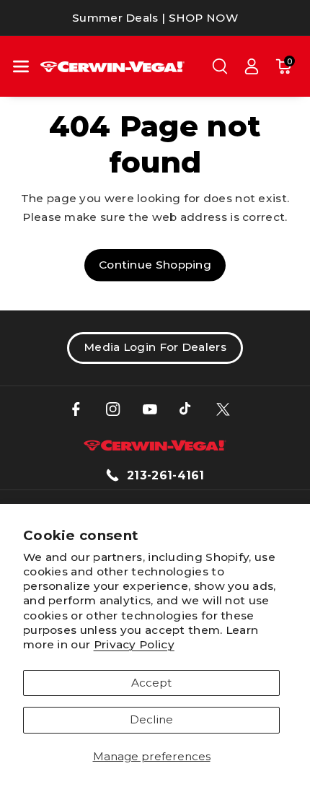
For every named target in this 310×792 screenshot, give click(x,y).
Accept (151, 682)
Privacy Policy (134, 644)
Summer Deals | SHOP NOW (155, 18)
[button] (21, 66)
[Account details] (251, 66)
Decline (151, 719)
